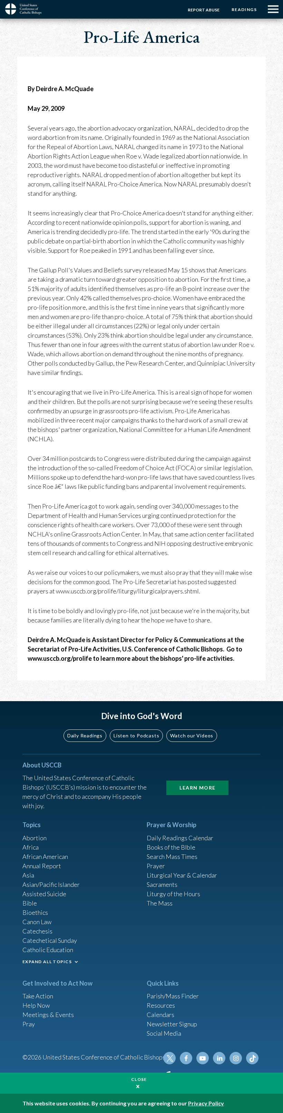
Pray (28, 1024)
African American (45, 856)
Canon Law (36, 922)
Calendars (160, 1014)
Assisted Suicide (44, 894)
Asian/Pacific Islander (51, 884)
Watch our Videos (191, 735)
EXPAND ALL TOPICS (47, 961)
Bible (29, 903)
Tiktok (252, 1058)
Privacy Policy (206, 1103)
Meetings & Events (48, 1014)
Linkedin (219, 1058)
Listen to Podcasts (136, 735)
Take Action (37, 996)
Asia (28, 875)
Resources (161, 1005)
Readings (244, 9)
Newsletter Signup (172, 1024)
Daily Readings (85, 735)
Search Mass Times (172, 856)
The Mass (160, 903)
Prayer (156, 866)
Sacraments (162, 884)
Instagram (236, 1058)
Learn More (197, 788)
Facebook (186, 1058)
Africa (30, 847)
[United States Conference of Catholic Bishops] (26, 8)
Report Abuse (203, 9)
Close (139, 1079)
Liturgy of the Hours (173, 894)
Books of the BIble (171, 847)
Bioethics (35, 912)
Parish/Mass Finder (173, 996)
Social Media (164, 1033)
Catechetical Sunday (49, 940)
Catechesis (37, 931)
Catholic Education (47, 950)
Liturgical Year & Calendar (182, 875)
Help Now (36, 1005)
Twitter (169, 1058)
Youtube (202, 1058)
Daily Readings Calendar (180, 838)
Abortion (34, 838)
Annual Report (41, 866)
